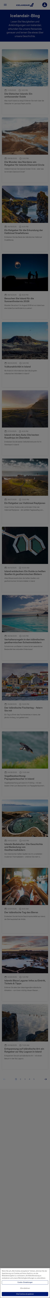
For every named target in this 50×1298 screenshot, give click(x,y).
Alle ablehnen (25, 1288)
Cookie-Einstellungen (25, 1282)
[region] (25, 1283)
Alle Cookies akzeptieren (25, 1294)
